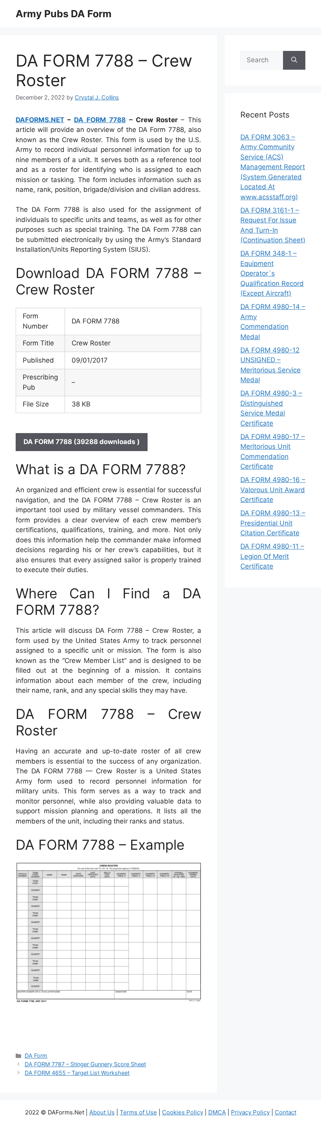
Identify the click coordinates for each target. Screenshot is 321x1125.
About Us (102, 1112)
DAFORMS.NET (40, 120)
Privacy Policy (250, 1112)
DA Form (36, 1055)
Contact (285, 1112)
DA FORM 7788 (100, 120)
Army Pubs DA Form (64, 14)
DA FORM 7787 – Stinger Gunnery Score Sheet (85, 1064)
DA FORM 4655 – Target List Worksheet (77, 1072)
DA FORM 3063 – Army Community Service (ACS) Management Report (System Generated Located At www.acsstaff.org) (272, 167)
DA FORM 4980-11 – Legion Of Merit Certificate (272, 556)
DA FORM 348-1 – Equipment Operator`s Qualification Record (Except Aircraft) (272, 273)
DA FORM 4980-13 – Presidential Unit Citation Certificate (272, 523)
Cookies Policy (182, 1112)
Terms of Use (138, 1112)
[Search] (294, 60)
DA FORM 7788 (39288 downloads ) (81, 442)
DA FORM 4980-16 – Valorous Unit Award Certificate (272, 490)
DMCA (217, 1112)
